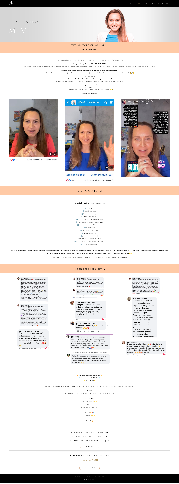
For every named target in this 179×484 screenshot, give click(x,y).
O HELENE (132, 3)
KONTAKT (153, 3)
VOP (99, 477)
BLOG (145, 3)
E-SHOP (140, 3)
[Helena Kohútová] (11, 3)
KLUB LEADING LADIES (164, 3)
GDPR (103, 477)
